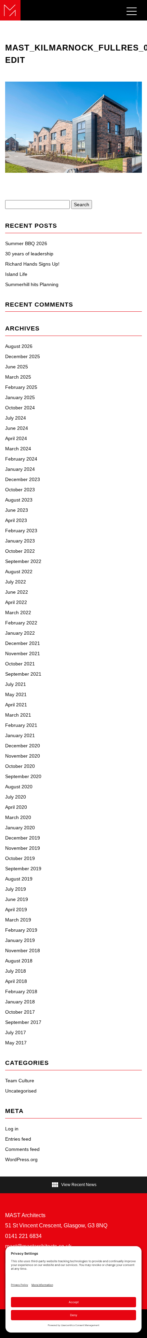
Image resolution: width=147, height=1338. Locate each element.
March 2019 (18, 919)
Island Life (16, 274)
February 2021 (21, 725)
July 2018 (15, 971)
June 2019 (16, 899)
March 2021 (18, 715)
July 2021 (15, 684)
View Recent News (73, 1185)
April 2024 (16, 438)
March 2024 (18, 448)
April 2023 (16, 520)
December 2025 (22, 356)
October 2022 (20, 551)
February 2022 (21, 622)
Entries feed (18, 1139)
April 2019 (16, 909)
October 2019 (20, 858)
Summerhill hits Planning (31, 284)
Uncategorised (21, 1091)
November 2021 (22, 653)
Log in (11, 1128)
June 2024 (16, 428)
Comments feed (22, 1149)
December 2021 (22, 643)
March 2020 (18, 817)
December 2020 (22, 745)
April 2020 (16, 807)
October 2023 (20, 489)
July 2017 (15, 1032)
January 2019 (20, 940)
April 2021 (16, 704)
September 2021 (23, 674)
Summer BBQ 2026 (26, 243)
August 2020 (18, 786)
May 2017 (16, 1042)
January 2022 (20, 633)
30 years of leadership (29, 253)
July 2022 (15, 582)
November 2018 (22, 950)
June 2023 (16, 510)
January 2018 (20, 1001)
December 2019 (22, 838)
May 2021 (16, 694)
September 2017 (23, 1022)
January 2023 (20, 541)
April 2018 (16, 981)
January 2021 (20, 735)
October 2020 (20, 766)
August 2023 (18, 500)
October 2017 (20, 1012)
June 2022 (16, 592)
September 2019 (23, 868)
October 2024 (20, 407)
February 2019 (21, 930)
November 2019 (22, 848)
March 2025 (18, 377)
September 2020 (23, 776)
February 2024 (21, 459)
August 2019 (18, 879)
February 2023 (21, 530)
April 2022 (16, 602)
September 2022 (23, 561)
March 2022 (18, 612)
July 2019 (15, 889)
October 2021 (20, 663)
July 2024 (15, 418)
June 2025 (16, 366)
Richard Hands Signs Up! (32, 264)
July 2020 (15, 797)
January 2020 (20, 827)
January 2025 (20, 397)
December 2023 (22, 479)
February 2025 (21, 387)
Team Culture (19, 1080)
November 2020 (22, 756)
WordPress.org (21, 1159)
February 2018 (21, 991)
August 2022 (18, 571)
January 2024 (20, 469)
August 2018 (18, 960)
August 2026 (18, 346)
